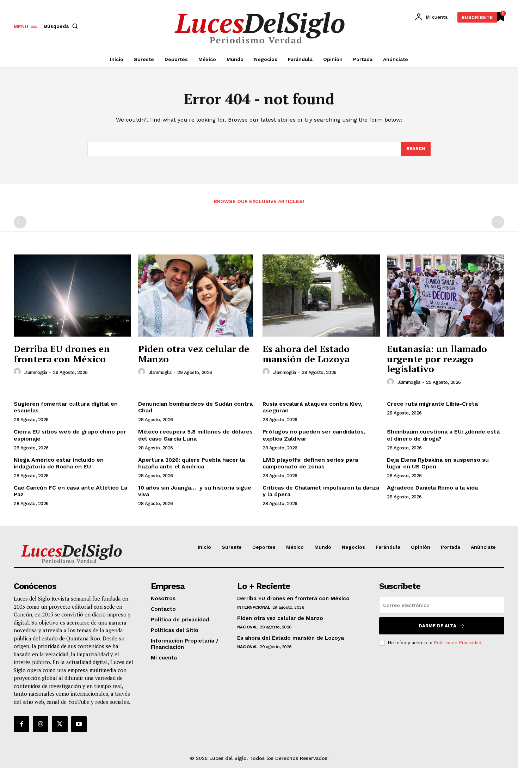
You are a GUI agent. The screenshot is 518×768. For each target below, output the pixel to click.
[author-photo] (18, 372)
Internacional (253, 607)
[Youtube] (79, 724)
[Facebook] (21, 724)
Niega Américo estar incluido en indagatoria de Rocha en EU (59, 463)
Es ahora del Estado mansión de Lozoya (306, 354)
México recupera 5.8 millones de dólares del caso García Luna (195, 435)
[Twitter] (59, 724)
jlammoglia (35, 372)
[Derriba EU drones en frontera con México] (72, 295)
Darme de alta (437, 625)
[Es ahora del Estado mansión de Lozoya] (321, 295)
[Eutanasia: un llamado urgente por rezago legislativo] (445, 295)
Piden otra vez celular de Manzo (193, 354)
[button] (62, 26)
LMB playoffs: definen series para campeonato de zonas (310, 463)
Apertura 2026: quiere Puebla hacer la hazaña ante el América (191, 463)
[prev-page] (20, 222)
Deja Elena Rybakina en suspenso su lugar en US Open (438, 463)
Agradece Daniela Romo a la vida (432, 487)
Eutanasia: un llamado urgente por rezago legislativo (437, 359)
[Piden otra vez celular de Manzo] (196, 295)
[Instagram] (40, 724)
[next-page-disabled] (498, 222)
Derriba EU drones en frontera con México (62, 354)
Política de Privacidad (457, 642)
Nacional (247, 627)
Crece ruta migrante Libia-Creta (432, 403)
